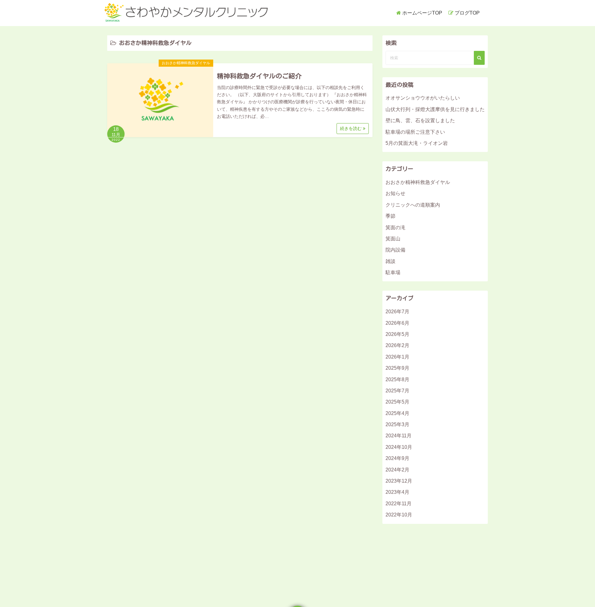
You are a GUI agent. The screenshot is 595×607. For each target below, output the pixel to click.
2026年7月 (397, 311)
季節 (390, 216)
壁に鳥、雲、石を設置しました (420, 120)
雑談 (390, 261)
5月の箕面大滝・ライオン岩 (417, 143)
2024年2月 (397, 469)
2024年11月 (399, 435)
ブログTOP (467, 13)
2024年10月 (399, 447)
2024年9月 (397, 458)
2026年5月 (397, 334)
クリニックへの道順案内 (413, 205)
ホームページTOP (422, 13)
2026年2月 (397, 345)
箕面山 (393, 238)
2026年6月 (397, 323)
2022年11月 (399, 503)
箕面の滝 (395, 227)
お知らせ (395, 193)
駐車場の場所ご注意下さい (415, 132)
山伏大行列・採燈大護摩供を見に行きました (435, 109)
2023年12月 (399, 481)
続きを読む (351, 128)
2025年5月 (397, 401)
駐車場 (393, 272)
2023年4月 (397, 492)
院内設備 (395, 249)
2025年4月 (397, 413)
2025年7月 (397, 390)
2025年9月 (397, 368)
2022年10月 (399, 514)
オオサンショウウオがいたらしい (423, 97)
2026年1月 (397, 356)
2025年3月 (397, 424)
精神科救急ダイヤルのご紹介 (259, 76)
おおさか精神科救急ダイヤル (186, 63)
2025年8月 (397, 379)
